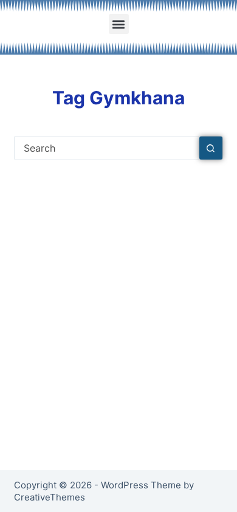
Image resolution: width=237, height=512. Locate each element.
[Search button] (210, 148)
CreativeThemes (49, 497)
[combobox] (107, 148)
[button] (119, 24)
